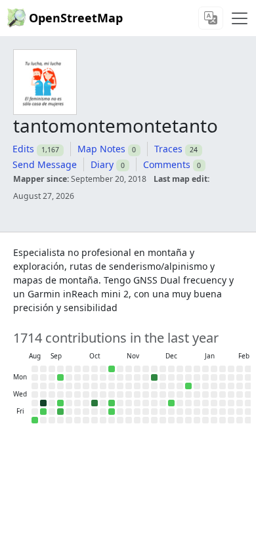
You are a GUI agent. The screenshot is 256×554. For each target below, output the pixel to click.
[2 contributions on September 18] (60, 403)
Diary (102, 164)
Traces (168, 148)
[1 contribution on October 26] (111, 369)
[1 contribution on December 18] (171, 403)
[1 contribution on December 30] (188, 386)
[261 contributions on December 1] (154, 377)
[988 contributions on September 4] (43, 403)
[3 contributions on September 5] (43, 411)
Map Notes (101, 148)
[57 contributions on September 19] (60, 411)
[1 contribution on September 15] (60, 377)
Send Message (44, 164)
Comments (166, 164)
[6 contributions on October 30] (111, 403)
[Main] (239, 18)
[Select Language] (210, 18)
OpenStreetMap (76, 18)
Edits (23, 148)
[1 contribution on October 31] (111, 411)
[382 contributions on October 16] (94, 403)
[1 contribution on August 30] (35, 420)
